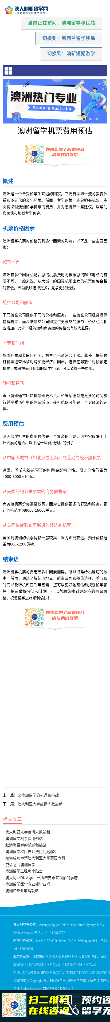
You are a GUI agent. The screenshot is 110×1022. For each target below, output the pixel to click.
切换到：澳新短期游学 (71, 53)
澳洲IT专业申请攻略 (22, 891)
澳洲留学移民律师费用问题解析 (31, 851)
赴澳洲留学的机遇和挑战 (38, 795)
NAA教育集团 (33, 973)
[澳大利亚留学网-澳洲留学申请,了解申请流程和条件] (26, 10)
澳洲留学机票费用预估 (24, 838)
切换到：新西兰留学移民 (68, 38)
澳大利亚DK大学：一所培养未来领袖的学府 (41, 878)
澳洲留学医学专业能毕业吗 (27, 884)
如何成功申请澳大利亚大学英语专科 (35, 858)
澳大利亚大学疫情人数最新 (40, 804)
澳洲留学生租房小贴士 (24, 871)
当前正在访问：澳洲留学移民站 (61, 23)
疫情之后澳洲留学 (20, 865)
